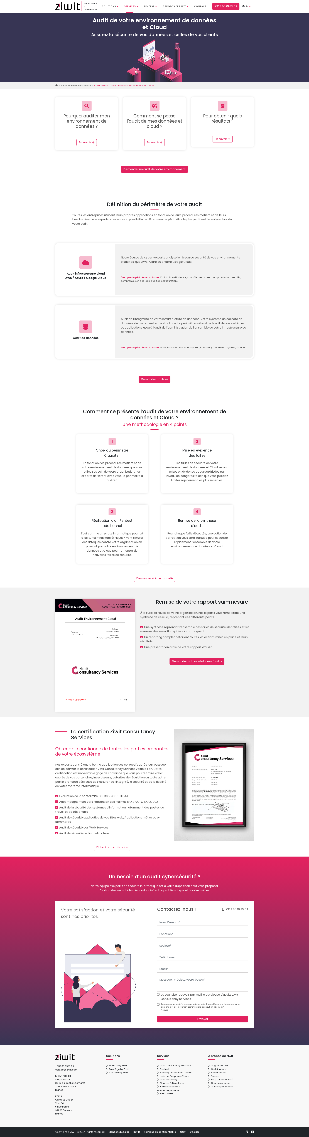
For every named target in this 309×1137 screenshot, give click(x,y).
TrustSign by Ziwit (119, 1069)
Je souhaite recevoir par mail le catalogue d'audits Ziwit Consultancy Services (199, 997)
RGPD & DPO (167, 1093)
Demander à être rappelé (154, 578)
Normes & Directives (172, 1083)
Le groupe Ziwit (220, 1065)
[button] (248, 6)
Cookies (194, 1132)
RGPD (136, 1132)
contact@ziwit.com (66, 1069)
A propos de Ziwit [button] (174, 6)
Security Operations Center (176, 1072)
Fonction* (162, 928)
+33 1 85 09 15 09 (236, 909)
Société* (162, 940)
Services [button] (130, 6)
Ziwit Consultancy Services (175, 1065)
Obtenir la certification (112, 847)
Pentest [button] (149, 6)
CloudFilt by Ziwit (118, 1072)
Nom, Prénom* (165, 917)
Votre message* (166, 974)
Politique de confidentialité (160, 1132)
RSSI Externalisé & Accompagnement (168, 1088)
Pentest (164, 1069)
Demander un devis (154, 379)
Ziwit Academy (168, 1079)
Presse (215, 1076)
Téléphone (163, 952)
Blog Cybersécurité (222, 1079)
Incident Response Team (174, 1076)
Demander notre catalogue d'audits (197, 661)
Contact (200, 6)
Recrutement (218, 1072)
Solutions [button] (109, 6)
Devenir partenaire (222, 1086)
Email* (161, 963)
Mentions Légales (119, 1132)
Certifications (218, 1069)
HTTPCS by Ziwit (118, 1065)
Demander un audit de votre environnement (154, 169)
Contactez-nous (220, 1083)
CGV (183, 1132)
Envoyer (202, 1019)
